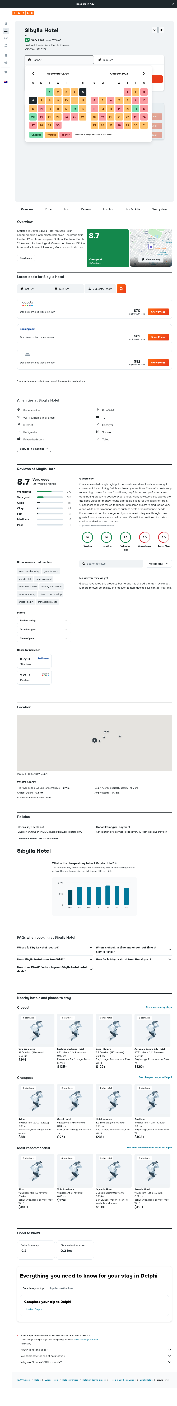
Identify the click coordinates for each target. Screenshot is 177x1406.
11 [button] (74, 100)
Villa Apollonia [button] (26, 1048)
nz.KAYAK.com (23, 1380)
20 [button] (33, 117)
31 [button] (144, 125)
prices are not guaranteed (86, 1339)
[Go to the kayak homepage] (23, 13)
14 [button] (41, 108)
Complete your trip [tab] (33, 1288)
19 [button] (83, 108)
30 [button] (58, 125)
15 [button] (49, 108)
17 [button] (66, 108)
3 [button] (66, 92)
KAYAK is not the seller (34, 1349)
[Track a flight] (5, 62)
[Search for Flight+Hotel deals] (5, 45)
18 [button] (74, 108)
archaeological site (47, 601)
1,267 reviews (53, 40)
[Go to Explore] (5, 55)
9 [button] (58, 100)
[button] (173, 4)
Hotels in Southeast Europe (123, 1380)
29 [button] (49, 125)
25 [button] (74, 117)
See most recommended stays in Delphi (149, 1147)
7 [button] (41, 100)
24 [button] (66, 117)
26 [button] (82, 117)
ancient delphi (26, 601)
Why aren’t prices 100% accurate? (41, 1362)
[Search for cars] (5, 38)
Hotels (37, 1380)
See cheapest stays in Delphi (155, 1077)
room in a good (44, 578)
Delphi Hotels (146, 1380)
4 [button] (74, 92)
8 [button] (49, 100)
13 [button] (33, 108)
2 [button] (58, 92)
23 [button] (57, 117)
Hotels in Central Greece (94, 1380)
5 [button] (83, 92)
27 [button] (33, 125)
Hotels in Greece (70, 1380)
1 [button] (49, 92)
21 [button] (41, 117)
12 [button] (83, 100)
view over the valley (29, 571)
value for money (27, 594)
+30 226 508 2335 (36, 49)
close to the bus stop (51, 594)
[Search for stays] (5, 30)
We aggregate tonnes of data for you (43, 1356)
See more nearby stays (159, 1007)
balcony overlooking (51, 586)
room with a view (27, 586)
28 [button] (41, 125)
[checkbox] (34, 661)
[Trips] (5, 72)
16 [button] (58, 108)
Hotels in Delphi (33, 1309)
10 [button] (66, 100)
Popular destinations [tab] (61, 1288)
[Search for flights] (5, 23)
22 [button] (49, 117)
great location (51, 571)
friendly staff (24, 578)
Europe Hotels (51, 1380)
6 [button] (33, 100)
